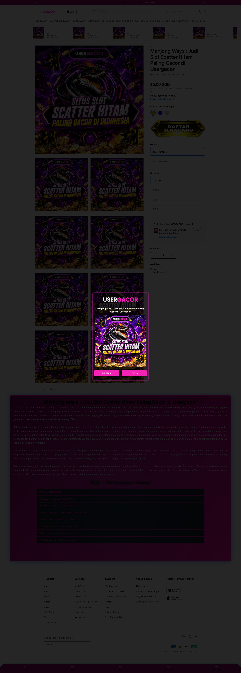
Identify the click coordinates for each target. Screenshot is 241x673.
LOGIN (134, 373)
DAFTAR (106, 373)
